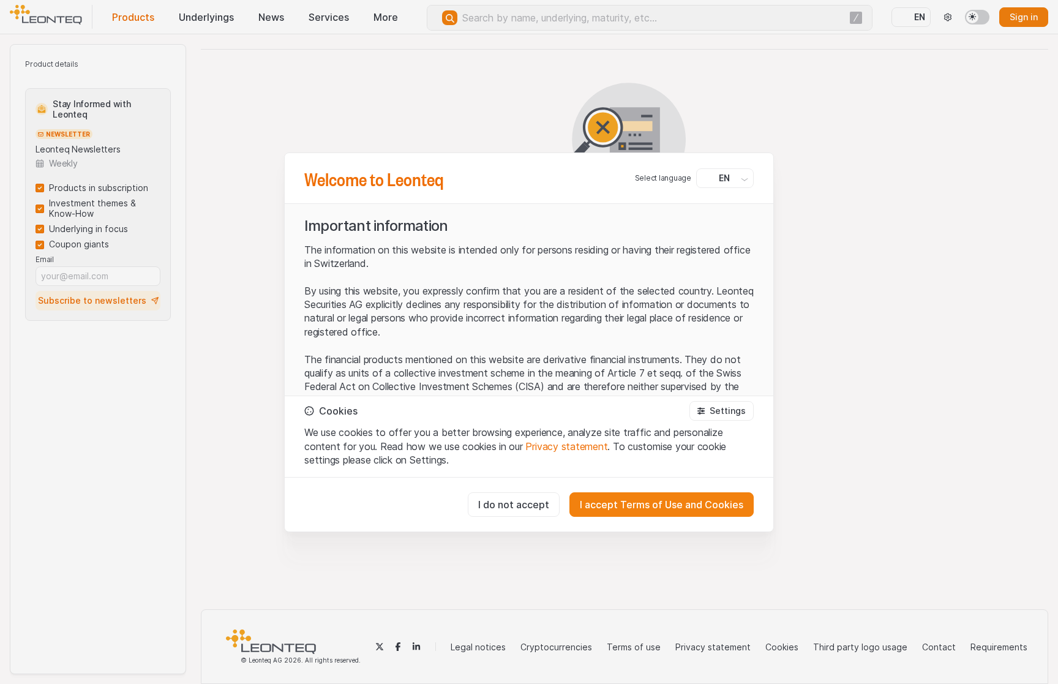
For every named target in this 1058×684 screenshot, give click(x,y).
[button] (721, 411)
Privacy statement (566, 446)
